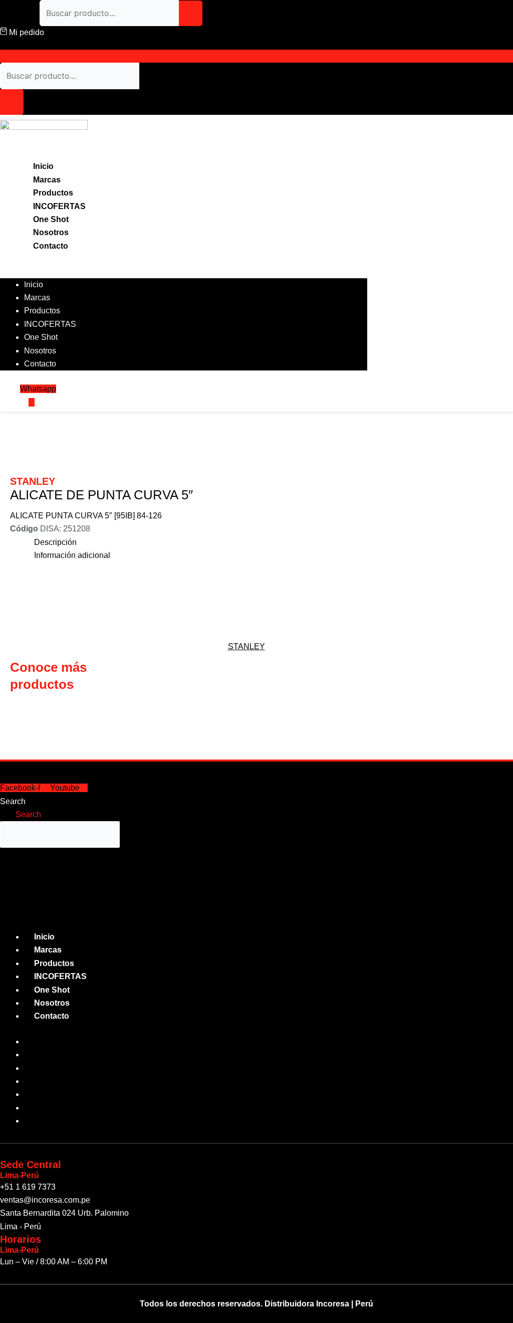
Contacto (50, 246)
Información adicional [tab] (72, 555)
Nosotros (51, 232)
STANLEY (246, 646)
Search (13, 801)
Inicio (43, 166)
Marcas (47, 179)
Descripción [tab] (55, 542)
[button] (183, 271)
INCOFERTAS (59, 206)
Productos (53, 192)
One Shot (51, 219)
